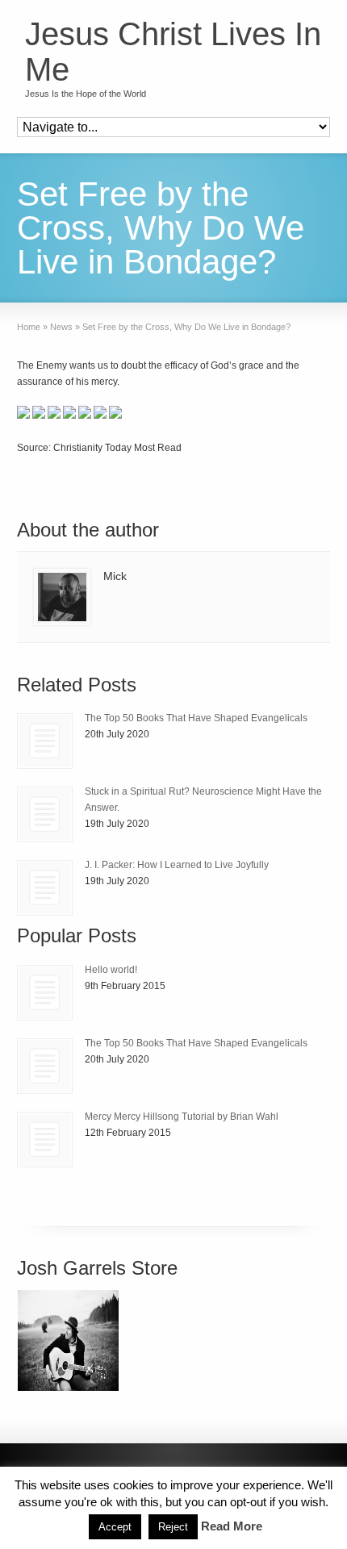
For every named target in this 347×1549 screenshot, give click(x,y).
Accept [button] (115, 1527)
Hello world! (111, 969)
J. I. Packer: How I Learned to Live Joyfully (177, 865)
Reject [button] (173, 1527)
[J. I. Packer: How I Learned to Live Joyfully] (45, 888)
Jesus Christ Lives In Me (173, 51)
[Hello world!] (45, 993)
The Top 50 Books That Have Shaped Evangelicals (196, 718)
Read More (231, 1526)
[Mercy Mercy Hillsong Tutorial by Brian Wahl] (45, 1139)
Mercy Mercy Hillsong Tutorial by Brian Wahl (181, 1116)
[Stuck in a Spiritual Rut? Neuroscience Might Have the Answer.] (45, 814)
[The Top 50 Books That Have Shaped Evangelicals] (45, 741)
